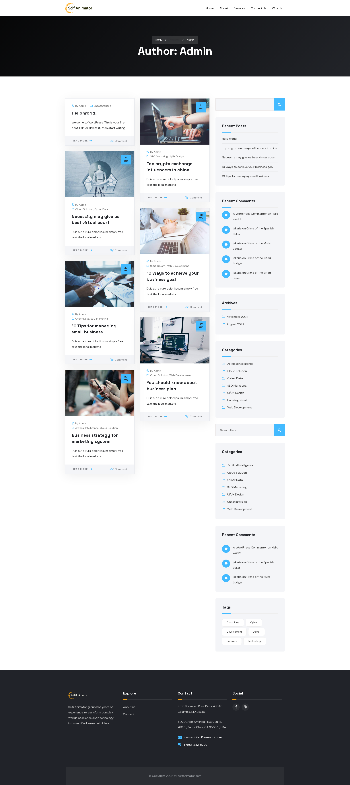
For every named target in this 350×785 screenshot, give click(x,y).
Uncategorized (102, 105)
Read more (80, 140)
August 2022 (235, 324)
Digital (256, 631)
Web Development (177, 265)
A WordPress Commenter (250, 214)
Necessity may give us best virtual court (248, 157)
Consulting (233, 622)
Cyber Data (101, 209)
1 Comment (120, 141)
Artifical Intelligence (87, 428)
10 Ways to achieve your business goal (247, 167)
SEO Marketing (159, 156)
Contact (128, 714)
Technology (254, 641)
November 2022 (237, 317)
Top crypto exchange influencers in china (249, 148)
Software (232, 641)
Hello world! (84, 113)
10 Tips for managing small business (245, 176)
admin (83, 105)
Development (234, 631)
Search (279, 104)
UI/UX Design (176, 156)
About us (129, 707)
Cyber (253, 622)
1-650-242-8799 (195, 745)
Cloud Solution (84, 209)
